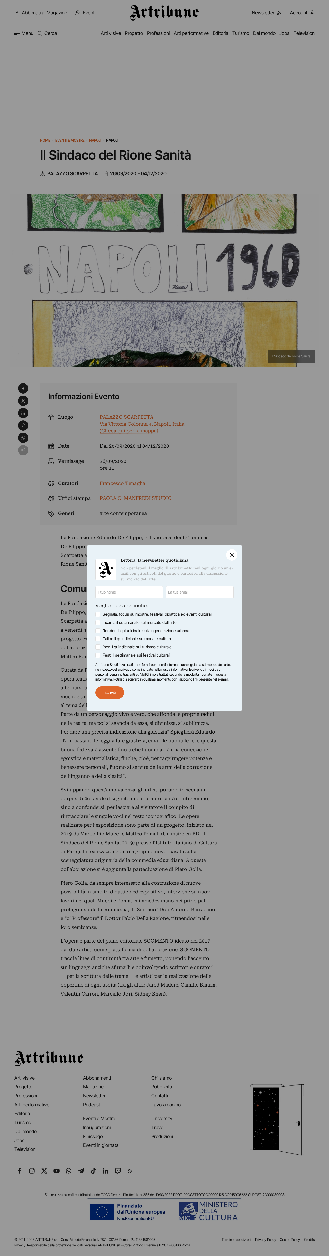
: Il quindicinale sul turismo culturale (137, 646)
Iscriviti (110, 692)
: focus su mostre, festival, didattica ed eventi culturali (157, 614)
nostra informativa (174, 669)
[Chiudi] (231, 555)
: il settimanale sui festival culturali (136, 655)
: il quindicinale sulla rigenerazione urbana (146, 630)
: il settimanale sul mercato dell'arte (140, 622)
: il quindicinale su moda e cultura (137, 638)
